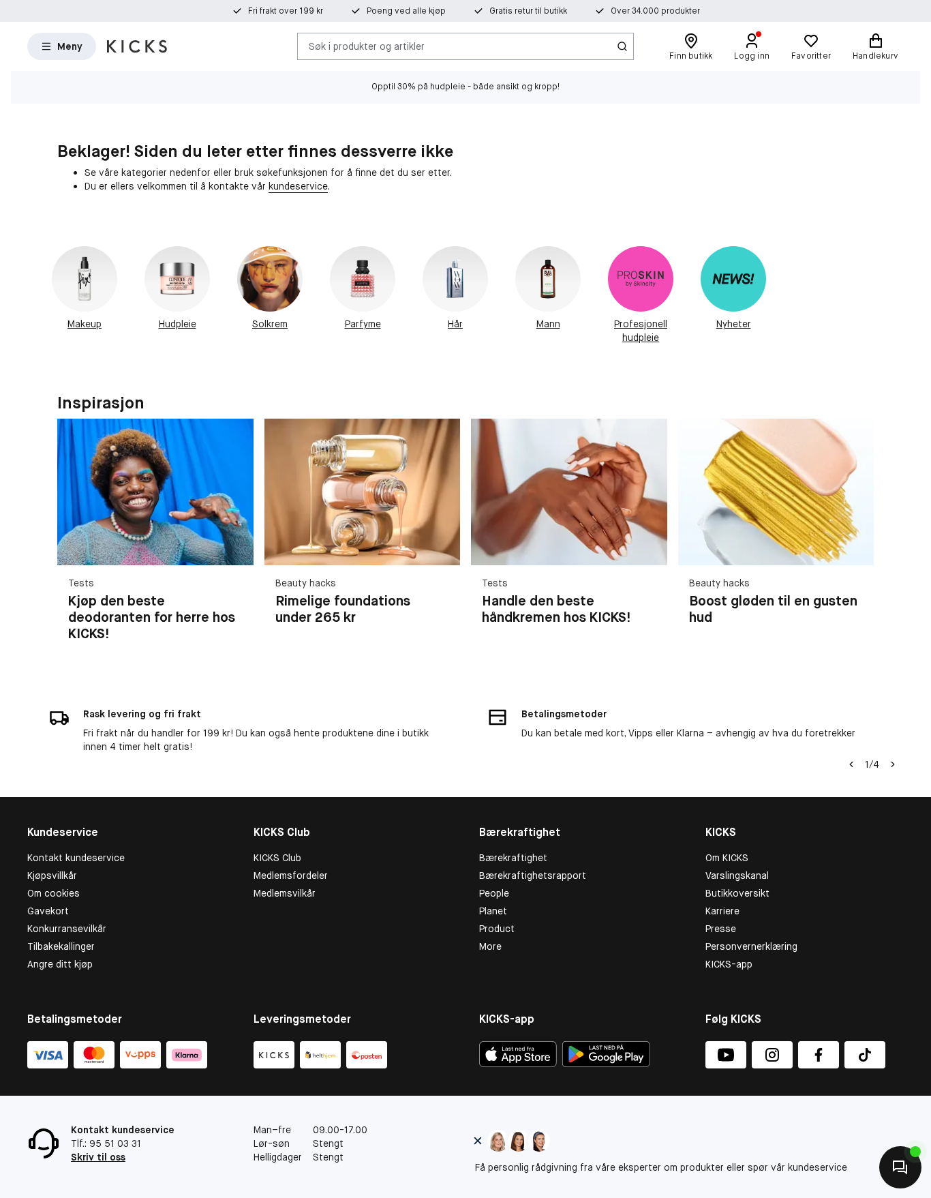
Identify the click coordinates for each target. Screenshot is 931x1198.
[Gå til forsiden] (137, 46)
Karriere (722, 911)
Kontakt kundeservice (76, 858)
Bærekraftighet (513, 858)
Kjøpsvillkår (52, 875)
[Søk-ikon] (622, 46)
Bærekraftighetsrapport (532, 875)
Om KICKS (726, 858)
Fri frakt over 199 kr (285, 10)
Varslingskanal (737, 875)
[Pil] (857, 538)
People (494, 893)
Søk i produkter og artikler (367, 46)
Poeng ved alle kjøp (406, 10)
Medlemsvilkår (285, 893)
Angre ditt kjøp (60, 964)
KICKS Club (277, 858)
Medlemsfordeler (291, 875)
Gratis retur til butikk (528, 10)
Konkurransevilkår (66, 929)
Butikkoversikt (737, 893)
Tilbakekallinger (61, 946)
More (490, 946)
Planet (493, 911)
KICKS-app (728, 964)
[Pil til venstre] (851, 764)
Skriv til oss (98, 1157)
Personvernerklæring (751, 946)
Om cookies (53, 893)
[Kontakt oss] (900, 1167)
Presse (720, 929)
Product (497, 929)
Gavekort (48, 911)
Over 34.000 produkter (655, 10)
